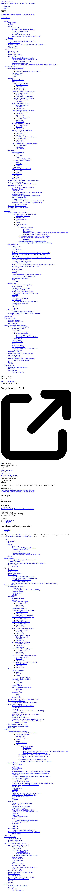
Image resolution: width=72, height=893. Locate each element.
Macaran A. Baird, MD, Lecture (17, 885)
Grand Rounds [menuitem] (12, 370)
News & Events (9, 884)
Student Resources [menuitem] (17, 70)
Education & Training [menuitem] (10, 66)
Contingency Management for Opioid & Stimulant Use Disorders (31, 776)
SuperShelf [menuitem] (15, 305)
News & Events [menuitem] (9, 365)
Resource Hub (16, 833)
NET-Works (15, 815)
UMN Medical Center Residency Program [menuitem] (24, 143)
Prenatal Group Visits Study (20, 822)
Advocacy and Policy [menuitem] (14, 320)
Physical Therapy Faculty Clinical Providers (21, 877)
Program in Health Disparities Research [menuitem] (23, 29)
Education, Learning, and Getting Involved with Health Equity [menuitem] (26, 44)
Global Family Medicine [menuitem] (19, 90)
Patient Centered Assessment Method (23, 830)
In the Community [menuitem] (17, 342)
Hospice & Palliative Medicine (21, 679)
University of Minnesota (18, 535)
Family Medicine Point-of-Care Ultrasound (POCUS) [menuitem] (28, 192)
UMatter (14, 825)
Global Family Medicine (19, 608)
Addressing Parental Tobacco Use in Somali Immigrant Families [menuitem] (31, 253)
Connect (3, 522)
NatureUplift (16, 786)
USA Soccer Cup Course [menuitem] (19, 204)
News (13, 862)
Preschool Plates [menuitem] (17, 249)
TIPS (13, 798)
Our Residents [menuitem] (20, 88)
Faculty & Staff (12, 565)
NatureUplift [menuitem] (16, 268)
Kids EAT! (15, 813)
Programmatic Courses (15, 704)
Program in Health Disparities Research (23, 548)
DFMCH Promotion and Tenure (21, 580)
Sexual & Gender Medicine (20, 717)
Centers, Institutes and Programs (17, 731)
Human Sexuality (17, 685)
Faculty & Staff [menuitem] (12, 46)
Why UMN (11, 727)
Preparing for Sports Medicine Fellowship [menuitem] (24, 184)
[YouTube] (10, 522)
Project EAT (15, 766)
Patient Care (8, 835)
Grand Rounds (12, 889)
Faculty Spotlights (25, 677)
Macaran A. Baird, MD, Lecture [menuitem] (17, 367)
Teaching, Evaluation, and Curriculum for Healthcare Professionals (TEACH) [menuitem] (35, 65)
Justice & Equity (9, 558)
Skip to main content (7, 1)
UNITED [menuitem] (15, 308)
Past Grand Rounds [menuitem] (18, 372)
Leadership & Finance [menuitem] (18, 194)
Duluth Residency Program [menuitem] (20, 83)
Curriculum (19, 674)
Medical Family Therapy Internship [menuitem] (18, 207)
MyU (6, 8)
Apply (18, 672)
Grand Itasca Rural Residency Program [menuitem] (23, 91)
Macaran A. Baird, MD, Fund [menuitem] (21, 34)
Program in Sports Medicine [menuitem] (16, 182)
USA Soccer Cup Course (19, 722)
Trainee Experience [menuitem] (14, 43)
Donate (18, 741)
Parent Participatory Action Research (27, 820)
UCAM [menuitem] (14, 76)
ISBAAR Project (17, 764)
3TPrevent (15, 769)
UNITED (15, 827)
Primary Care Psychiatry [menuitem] (19, 197)
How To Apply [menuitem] (20, 217)
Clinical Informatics (18, 670)
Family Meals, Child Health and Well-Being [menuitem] (25, 293)
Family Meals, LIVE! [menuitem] (18, 290)
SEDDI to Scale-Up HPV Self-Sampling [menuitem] (24, 276)
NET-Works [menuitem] (15, 296)
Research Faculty (13, 828)
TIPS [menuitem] (13, 279)
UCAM (14, 595)
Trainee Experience (14, 561)
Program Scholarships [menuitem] (18, 347)
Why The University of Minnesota (18, 879)
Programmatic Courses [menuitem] (15, 185)
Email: (3, 520)
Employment (12, 541)
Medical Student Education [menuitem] (16, 68)
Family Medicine (13, 570)
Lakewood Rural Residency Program (23, 617)
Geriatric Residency (14, 874)
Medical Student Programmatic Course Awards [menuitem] (26, 196)
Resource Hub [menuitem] (16, 315)
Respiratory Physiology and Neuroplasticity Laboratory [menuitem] (36, 243)
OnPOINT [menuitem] (15, 271)
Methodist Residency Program (21, 622)
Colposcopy (15, 709)
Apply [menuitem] (18, 154)
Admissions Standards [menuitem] (18, 328)
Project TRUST (16, 818)
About (6, 539)
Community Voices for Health (21, 806)
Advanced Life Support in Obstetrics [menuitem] (23, 187)
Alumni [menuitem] (10, 363)
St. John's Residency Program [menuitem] (21, 123)
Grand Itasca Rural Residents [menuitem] (24, 96)
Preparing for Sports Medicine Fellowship (24, 702)
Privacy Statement (10, 536)
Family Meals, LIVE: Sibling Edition (23, 810)
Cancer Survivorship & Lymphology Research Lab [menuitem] (35, 236)
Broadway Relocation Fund (20, 549)
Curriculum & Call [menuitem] (21, 145)
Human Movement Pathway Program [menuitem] (27, 337)
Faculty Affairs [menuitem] (12, 56)
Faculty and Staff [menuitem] (13, 323)
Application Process (18, 598)
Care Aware (15, 775)
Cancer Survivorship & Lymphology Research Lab (35, 754)
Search (3, 11)
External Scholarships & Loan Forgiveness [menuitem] (24, 348)
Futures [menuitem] (10, 24)
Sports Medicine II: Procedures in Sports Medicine (27, 721)
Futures (10, 543)
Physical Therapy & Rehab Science (15, 843)
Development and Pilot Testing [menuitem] (21, 259)
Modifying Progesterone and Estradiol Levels (25, 785)
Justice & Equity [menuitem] (9, 39)
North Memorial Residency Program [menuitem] (23, 110)
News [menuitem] (13, 343)
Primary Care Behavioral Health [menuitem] (21, 169)
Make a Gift (15, 546)
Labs (17, 744)
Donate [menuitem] (18, 222)
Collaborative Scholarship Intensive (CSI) (24, 578)
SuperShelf (15, 823)
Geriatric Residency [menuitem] (14, 355)
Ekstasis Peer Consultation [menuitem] (20, 63)
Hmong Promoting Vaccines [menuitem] (20, 263)
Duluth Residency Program (20, 602)
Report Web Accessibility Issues (24, 536)
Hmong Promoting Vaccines (20, 781)
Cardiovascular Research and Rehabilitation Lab (34, 756)
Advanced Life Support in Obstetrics (23, 706)
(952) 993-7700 (5, 473)
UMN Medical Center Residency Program (24, 662)
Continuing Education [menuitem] (14, 357)
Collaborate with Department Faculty (23, 576)
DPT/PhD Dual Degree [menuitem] (15, 352)
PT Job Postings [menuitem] (17, 350)
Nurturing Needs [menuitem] (17, 269)
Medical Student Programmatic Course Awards (26, 714)
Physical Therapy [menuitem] (13, 53)
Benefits (14, 600)
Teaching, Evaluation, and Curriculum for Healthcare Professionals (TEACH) (35, 583)
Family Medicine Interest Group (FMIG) (28, 590)
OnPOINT (15, 790)
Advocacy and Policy (14, 838)
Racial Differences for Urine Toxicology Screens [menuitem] (26, 274)
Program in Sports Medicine (16, 701)
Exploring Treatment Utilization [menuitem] (21, 261)
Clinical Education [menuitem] (17, 340)
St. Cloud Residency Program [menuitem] (21, 117)
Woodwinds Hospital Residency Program (24, 655)
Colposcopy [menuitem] (15, 190)
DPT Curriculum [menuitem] (17, 338)
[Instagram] (8, 522)
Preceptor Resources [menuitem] (18, 73)
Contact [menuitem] (10, 38)
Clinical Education (17, 859)
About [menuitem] (6, 21)
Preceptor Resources (18, 591)
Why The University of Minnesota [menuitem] (18, 360)
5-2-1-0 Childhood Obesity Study (22, 803)
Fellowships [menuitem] (11, 150)
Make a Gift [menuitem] (15, 28)
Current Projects (13, 763)
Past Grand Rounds (18, 890)
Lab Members (27, 749)
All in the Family (17, 805)
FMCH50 (11, 887)
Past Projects (12, 801)
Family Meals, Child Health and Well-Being (25, 811)
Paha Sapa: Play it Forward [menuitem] (20, 298)
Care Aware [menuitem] (15, 256)
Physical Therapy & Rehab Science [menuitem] (15, 325)
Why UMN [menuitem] (11, 209)
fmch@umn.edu (9, 520)
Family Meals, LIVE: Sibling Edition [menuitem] (23, 291)
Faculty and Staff (13, 842)
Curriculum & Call (21, 664)
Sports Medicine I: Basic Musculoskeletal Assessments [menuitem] (28, 201)
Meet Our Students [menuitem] (21, 224)
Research (7, 729)
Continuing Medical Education (17, 724)
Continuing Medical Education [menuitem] (17, 206)
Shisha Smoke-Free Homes (20, 796)
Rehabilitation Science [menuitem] (14, 54)
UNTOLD (15, 800)
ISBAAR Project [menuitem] (17, 246)
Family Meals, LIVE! (18, 808)
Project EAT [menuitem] (15, 248)
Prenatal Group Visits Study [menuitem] (20, 303)
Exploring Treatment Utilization (21, 780)
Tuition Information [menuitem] (18, 345)
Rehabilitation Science (14, 573)
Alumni (10, 882)
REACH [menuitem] (14, 273)
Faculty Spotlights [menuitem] (25, 159)
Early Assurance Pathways (20, 850)
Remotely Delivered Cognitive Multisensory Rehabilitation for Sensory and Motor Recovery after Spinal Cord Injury (45, 752)
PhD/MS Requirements (23, 734)
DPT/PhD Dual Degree (15, 870)
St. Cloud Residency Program (21, 635)
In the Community (17, 860)
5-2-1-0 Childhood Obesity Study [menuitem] (22, 285)
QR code (14, 382)
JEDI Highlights (13, 566)
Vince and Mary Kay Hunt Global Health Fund (26, 554)
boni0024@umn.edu (7, 470)
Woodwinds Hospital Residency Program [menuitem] (24, 137)
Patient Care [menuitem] (8, 316)
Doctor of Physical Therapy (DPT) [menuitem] (18, 327)
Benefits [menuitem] (14, 81)
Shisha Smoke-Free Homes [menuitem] (20, 278)
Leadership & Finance (18, 712)
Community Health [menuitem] (17, 189)
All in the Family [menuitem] (17, 286)
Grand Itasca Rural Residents (24, 615)
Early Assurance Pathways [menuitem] (20, 332)
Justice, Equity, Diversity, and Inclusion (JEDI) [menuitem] (22, 41)
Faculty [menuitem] (6, 49)
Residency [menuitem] (11, 78)
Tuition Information (18, 864)
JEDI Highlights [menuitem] (13, 48)
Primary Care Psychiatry (19, 716)
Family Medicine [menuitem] (13, 51)
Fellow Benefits (16, 697)
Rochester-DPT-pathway (23, 853)
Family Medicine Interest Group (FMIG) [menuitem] (28, 71)
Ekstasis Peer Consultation (20, 581)
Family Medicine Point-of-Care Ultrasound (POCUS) (28, 711)
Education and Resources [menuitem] (15, 321)
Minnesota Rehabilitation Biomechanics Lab (33, 759)
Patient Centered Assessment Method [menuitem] (23, 311)
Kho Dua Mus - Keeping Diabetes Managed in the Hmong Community (33, 783)
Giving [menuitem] (10, 26)
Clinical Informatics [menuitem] (18, 152)
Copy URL (6, 382)
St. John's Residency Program (21, 642)
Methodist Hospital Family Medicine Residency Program (17, 490)
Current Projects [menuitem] (13, 244)
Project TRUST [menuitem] (16, 300)
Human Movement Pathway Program (27, 855)
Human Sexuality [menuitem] (17, 167)
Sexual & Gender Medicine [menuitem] (20, 199)
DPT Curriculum (17, 857)
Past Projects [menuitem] (12, 283)
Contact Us (4, 518)
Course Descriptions (22, 738)
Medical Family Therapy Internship (18, 726)
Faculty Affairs (12, 575)
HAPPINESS (27, 748)
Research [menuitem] (7, 211)
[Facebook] (6, 522)
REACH (14, 791)
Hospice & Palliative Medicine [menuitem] (21, 160)
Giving (10, 544)
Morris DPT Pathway (22, 852)
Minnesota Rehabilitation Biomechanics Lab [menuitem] (33, 241)
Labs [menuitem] (17, 226)
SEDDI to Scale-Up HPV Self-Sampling (24, 795)
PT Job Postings (17, 869)
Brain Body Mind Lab (26, 746)
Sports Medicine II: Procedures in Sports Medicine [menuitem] (27, 202)
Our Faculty (19, 605)
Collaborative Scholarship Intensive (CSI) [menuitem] (24, 59)
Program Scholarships (18, 865)
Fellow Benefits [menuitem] (16, 179)
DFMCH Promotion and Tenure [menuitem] (21, 61)
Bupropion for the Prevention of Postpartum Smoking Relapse (30, 773)
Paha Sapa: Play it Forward (20, 817)
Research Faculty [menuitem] (13, 310)
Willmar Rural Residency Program (22, 649)
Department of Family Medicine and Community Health (17, 14)
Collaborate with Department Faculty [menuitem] (23, 58)
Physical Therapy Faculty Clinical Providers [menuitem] (21, 358)
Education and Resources (15, 840)
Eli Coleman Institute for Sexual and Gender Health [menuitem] (23, 180)
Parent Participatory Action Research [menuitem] (27, 301)
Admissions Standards (18, 847)
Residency (11, 596)
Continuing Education (14, 875)
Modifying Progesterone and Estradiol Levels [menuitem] (25, 266)
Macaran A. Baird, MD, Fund (21, 553)
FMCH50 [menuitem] (11, 369)
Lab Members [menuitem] (27, 231)
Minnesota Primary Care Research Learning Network (24, 832)
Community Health (17, 707)
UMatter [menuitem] (14, 306)
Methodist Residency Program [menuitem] (21, 103)
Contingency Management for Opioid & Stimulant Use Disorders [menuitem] (31, 258)
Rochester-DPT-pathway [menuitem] (23, 335)
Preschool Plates (17, 768)
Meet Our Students (21, 743)
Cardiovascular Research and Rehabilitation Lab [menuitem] (34, 238)
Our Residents (20, 607)
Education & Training (10, 585)
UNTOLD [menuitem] (15, 281)
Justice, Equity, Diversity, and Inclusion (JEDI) (22, 560)
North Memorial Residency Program (23, 628)
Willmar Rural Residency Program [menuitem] (22, 130)
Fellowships (11, 669)
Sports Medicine (17, 692)
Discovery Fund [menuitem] (17, 33)
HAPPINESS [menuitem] (27, 229)
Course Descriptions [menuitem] (22, 219)
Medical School (5, 18)
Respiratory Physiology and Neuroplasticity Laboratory (36, 761)
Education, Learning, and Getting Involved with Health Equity (26, 563)
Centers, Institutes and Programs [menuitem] (17, 212)
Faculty (6, 568)
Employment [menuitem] (12, 23)
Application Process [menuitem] (18, 80)
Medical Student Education (16, 586)
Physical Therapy (13, 571)
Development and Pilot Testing (21, 778)
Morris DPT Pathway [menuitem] (22, 333)
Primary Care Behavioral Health (21, 687)
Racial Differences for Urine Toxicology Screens (26, 793)
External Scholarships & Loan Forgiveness (24, 867)
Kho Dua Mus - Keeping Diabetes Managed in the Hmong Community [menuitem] (33, 264)
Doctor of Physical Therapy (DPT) (18, 845)
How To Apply (20, 736)
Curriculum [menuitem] (19, 155)
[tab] (36, 495)
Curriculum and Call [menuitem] (22, 85)
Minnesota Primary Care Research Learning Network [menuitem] (24, 313)
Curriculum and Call (22, 603)
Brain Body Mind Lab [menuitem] (26, 227)
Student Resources (17, 588)
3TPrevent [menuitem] (15, 251)
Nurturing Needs (17, 788)
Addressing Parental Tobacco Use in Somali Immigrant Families (31, 771)
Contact (10, 556)
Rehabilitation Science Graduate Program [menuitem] (24, 214)
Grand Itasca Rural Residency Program (23, 610)
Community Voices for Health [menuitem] (21, 288)
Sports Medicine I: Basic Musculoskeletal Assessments (28, 719)
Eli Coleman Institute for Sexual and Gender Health (23, 699)
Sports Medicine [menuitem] (17, 174)
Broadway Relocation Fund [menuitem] (20, 31)
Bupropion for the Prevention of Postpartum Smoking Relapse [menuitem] (30, 254)
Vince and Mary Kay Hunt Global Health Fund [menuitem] (26, 36)
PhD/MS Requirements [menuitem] (23, 216)
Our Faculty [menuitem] (19, 86)
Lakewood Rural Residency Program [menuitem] (23, 98)
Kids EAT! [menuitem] (15, 295)
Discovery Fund (17, 551)
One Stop (7, 6)
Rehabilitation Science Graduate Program (24, 733)
